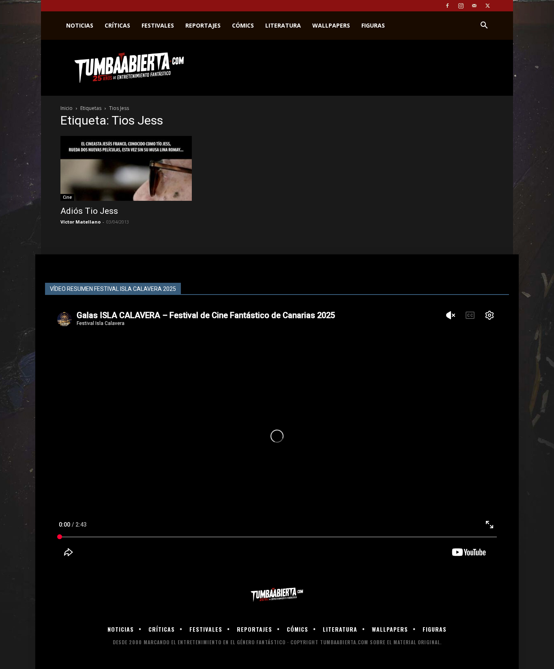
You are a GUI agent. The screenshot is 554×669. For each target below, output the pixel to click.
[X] (487, 5)
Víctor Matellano (80, 222)
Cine (67, 197)
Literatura (283, 25)
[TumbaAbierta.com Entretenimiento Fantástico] (277, 595)
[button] (484, 26)
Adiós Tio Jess (89, 211)
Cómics (243, 25)
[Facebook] (447, 5)
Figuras (373, 25)
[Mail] (474, 5)
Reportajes (203, 25)
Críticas (117, 25)
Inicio (66, 108)
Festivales (158, 25)
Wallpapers (331, 25)
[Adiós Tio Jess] (126, 168)
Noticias (79, 25)
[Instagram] (461, 5)
